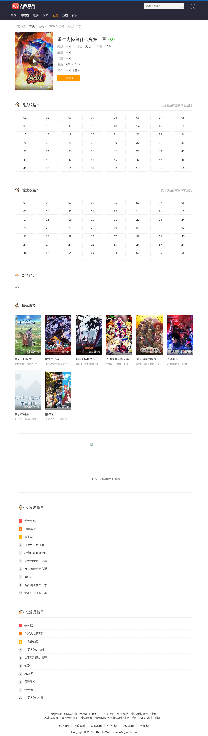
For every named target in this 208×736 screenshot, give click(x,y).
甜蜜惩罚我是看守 (33, 657)
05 (115, 117)
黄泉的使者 (52, 359)
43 (70, 159)
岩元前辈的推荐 (146, 359)
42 (47, 159)
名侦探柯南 (22, 414)
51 (70, 168)
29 (115, 142)
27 (70, 142)
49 (25, 168)
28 (92, 142)
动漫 (55, 15)
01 (25, 117)
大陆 (88, 46)
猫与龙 (49, 414)
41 (25, 159)
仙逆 (25, 665)
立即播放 (68, 77)
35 (70, 151)
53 (115, 168)
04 (92, 117)
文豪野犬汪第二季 (33, 593)
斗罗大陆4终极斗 (32, 697)
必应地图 (112, 725)
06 (138, 117)
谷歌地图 (96, 725)
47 (160, 159)
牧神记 (26, 625)
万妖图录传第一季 (33, 585)
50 (47, 168)
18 (47, 134)
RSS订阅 (63, 725)
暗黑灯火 (172, 359)
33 (25, 151)
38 (138, 151)
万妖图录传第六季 (33, 569)
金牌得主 (28, 529)
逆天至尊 (28, 520)
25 (25, 142)
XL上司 (27, 673)
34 (47, 151)
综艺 (45, 15)
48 (183, 159)
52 (92, 168)
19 (70, 134)
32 (183, 142)
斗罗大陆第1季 (31, 633)
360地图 (129, 725)
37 (115, 151)
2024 (108, 46)
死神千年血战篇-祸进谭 (90, 359)
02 (47, 117)
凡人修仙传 (29, 641)
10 (47, 126)
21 (115, 134)
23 (160, 134)
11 (70, 126)
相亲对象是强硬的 (33, 552)
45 (115, 159)
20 (92, 134)
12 (92, 126)
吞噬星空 (28, 681)
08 (183, 117)
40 (183, 151)
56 (183, 168)
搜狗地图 (145, 725)
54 (138, 168)
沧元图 (26, 689)
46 (138, 159)
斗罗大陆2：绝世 (33, 649)
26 (47, 142)
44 (92, 159)
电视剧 (24, 15)
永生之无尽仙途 (32, 545)
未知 (69, 52)
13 (115, 126)
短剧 (65, 15)
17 (25, 134)
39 (160, 151)
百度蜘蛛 (80, 725)
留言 (75, 15)
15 (160, 126)
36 (92, 151)
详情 (74, 70)
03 (70, 117)
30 (138, 142)
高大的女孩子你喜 (33, 561)
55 (160, 168)
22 (138, 134)
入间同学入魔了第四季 (120, 359)
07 (160, 117)
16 (183, 126)
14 (138, 126)
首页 (13, 15)
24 (183, 134)
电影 (36, 15)
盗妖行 (26, 577)
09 (25, 126)
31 (160, 142)
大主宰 (26, 536)
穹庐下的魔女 (23, 359)
